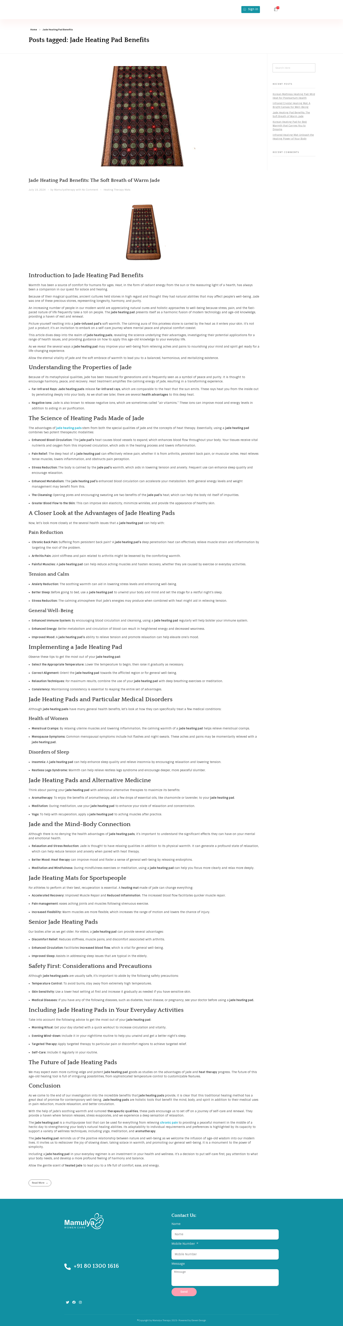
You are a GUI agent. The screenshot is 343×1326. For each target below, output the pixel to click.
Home (33, 29)
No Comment (90, 189)
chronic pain (169, 1123)
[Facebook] (74, 1302)
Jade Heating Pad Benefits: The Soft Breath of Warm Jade (94, 180)
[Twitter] (67, 1302)
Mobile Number (184, 1244)
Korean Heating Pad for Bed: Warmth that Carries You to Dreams (290, 125)
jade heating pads (69, 428)
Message (178, 1264)
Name (176, 1224)
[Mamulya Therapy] (75, 9)
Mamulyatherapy (65, 189)
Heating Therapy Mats (117, 189)
